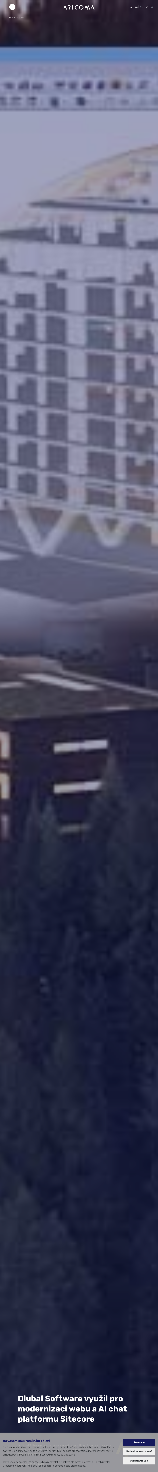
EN (147, 7)
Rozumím (139, 1442)
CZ (136, 7)
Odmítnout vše (139, 1460)
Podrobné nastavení (139, 1451)
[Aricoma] (79, 7)
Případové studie (16, 17)
